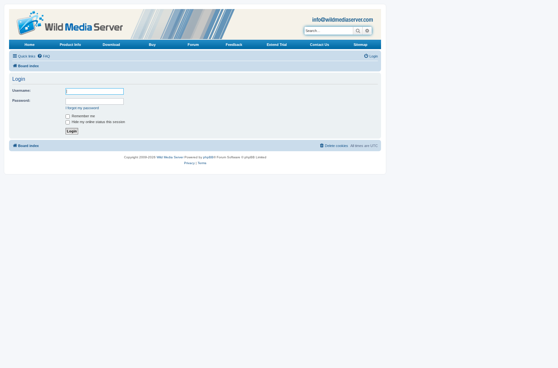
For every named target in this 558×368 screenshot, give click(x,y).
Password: (21, 100)
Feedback (234, 45)
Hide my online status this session (98, 122)
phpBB (208, 157)
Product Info (70, 45)
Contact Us (319, 45)
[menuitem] (43, 56)
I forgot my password (82, 108)
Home (30, 45)
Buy (152, 45)
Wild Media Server (170, 157)
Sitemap (360, 45)
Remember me (83, 116)
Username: (21, 90)
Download (111, 45)
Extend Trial (277, 45)
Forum (193, 45)
